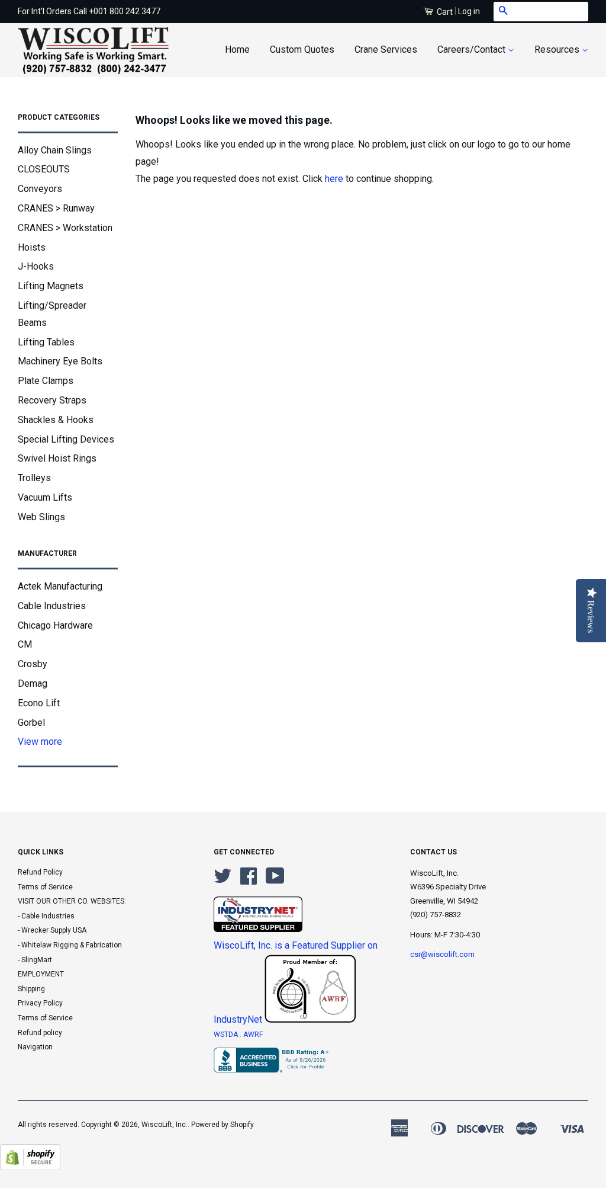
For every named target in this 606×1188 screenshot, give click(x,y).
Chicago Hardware (55, 625)
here (334, 178)
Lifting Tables (46, 342)
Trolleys (34, 477)
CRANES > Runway (56, 208)
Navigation (35, 1047)
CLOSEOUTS (44, 169)
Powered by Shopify (222, 1124)
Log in (469, 11)
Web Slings (41, 517)
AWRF (253, 1034)
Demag (32, 683)
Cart (444, 12)
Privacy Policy (40, 1003)
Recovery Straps (52, 400)
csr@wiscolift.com (442, 954)
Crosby (32, 664)
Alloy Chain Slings (55, 150)
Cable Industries (52, 605)
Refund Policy (40, 872)
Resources (558, 49)
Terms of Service (45, 887)
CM (25, 644)
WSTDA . (228, 1034)
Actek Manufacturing (60, 586)
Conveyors (40, 188)
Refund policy (40, 1033)
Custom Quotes (302, 49)
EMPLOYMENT (41, 974)
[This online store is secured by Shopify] (30, 1167)
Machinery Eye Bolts (60, 361)
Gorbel (31, 722)
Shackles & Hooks (56, 419)
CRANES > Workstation (65, 227)
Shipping (31, 989)
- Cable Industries (46, 916)
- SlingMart (35, 960)
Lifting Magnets (50, 286)
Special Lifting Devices (66, 439)
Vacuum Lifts (45, 497)
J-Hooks (36, 266)
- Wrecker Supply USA (52, 930)
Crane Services (385, 49)
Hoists (32, 247)
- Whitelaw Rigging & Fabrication (70, 945)
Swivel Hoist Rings (57, 458)
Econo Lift (39, 703)
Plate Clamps (45, 380)
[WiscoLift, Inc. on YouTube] (275, 880)
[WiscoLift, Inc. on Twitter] (222, 880)
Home (237, 49)
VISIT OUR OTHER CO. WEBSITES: (72, 901)
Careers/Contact (472, 49)
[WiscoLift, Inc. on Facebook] (248, 880)
